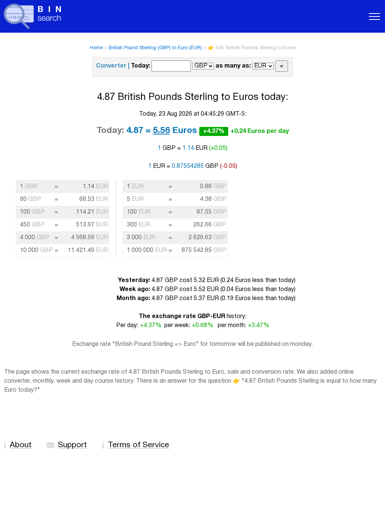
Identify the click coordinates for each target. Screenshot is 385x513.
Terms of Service (138, 445)
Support (72, 445)
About (21, 445)
